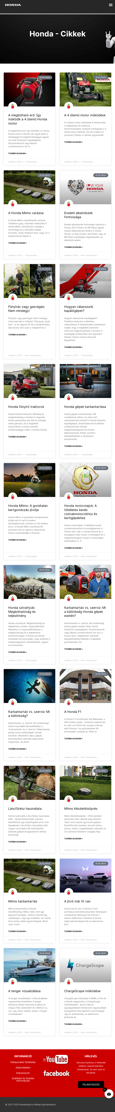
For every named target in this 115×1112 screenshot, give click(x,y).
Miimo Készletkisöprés (80, 808)
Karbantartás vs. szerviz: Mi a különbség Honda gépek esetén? (85, 612)
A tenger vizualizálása (24, 991)
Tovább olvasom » (17, 153)
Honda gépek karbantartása (85, 407)
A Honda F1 (72, 712)
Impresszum (23, 1072)
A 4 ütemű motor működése (84, 115)
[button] (111, 5)
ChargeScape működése (82, 991)
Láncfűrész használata (25, 808)
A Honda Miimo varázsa (26, 213)
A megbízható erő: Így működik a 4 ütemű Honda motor (27, 119)
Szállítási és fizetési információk (23, 1079)
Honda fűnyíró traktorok (26, 407)
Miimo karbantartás (22, 901)
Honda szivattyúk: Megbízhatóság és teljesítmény (22, 612)
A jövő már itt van (77, 901)
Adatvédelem (23, 1067)
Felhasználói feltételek (23, 1062)
